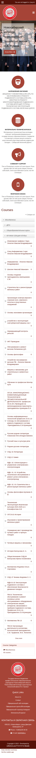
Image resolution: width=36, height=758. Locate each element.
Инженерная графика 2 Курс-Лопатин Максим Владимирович (19, 242)
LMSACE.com (11, 746)
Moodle (27, 746)
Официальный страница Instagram (18, 709)
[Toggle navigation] (33, 12)
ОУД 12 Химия (12, 457)
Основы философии (15, 354)
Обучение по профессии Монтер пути (19, 383)
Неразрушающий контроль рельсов (17, 332)
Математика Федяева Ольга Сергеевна (18, 568)
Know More (9, 52)
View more (18, 638)
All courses (7, 652)
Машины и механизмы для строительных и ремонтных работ (17, 372)
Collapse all (31, 214)
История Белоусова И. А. (17, 551)
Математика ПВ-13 (14, 621)
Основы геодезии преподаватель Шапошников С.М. (18, 277)
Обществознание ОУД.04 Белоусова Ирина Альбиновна (19, 558)
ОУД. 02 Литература (15, 452)
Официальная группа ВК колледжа (18, 706)
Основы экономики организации (19, 313)
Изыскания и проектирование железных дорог (18, 521)
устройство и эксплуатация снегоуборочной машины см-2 (18, 322)
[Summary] (31, 246)
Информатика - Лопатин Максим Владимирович (19, 263)
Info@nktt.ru (22, 733)
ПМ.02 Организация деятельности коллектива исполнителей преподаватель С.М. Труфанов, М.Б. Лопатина (19, 629)
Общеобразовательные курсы (18, 230)
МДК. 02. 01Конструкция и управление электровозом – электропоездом (18, 465)
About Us (18, 697)
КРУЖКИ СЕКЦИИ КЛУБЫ (17, 236)
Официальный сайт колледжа (18, 703)
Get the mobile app (7, 752)
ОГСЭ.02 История (14, 514)
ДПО (8, 225)
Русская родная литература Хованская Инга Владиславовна (19, 435)
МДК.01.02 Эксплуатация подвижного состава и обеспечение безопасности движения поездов (17, 586)
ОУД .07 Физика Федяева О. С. (19, 577)
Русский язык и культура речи (18, 441)
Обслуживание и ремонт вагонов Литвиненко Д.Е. (17, 348)
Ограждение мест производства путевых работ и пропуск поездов (19, 532)
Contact (18, 700)
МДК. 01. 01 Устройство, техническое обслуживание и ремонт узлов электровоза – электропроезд (18, 476)
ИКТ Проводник (13, 341)
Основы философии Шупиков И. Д (19, 493)
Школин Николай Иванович (18, 269)
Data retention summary (9, 750)
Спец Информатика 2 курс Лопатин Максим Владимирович (19, 253)
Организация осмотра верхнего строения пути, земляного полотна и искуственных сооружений (19, 301)
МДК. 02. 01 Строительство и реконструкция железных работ (19, 486)
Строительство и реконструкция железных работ (19, 288)
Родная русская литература (18, 446)
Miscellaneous (10, 220)
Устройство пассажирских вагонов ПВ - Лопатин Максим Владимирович (19, 362)
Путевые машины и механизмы (19, 543)
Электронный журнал (18, 713)
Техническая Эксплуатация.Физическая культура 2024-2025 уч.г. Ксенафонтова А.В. (17, 506)
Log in (32, 2)
